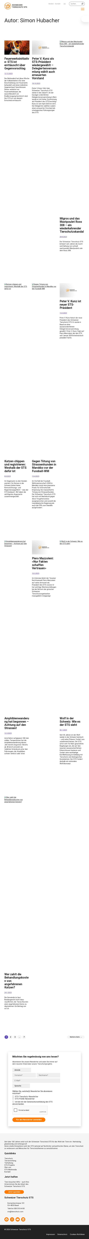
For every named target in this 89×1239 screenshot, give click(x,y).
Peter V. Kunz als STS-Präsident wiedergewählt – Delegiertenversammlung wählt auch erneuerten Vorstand (44, 68)
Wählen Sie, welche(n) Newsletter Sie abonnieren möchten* (32, 1092)
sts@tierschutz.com (15, 1212)
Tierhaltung (8, 1163)
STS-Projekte (9, 1165)
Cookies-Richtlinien (77, 1234)
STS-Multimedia (10, 1170)
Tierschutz (8, 1158)
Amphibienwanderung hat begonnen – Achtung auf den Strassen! (16, 723)
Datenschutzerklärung (36, 1102)
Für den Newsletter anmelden (29, 1120)
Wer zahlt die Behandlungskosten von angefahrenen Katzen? (16, 981)
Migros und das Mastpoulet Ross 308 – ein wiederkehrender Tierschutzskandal (72, 225)
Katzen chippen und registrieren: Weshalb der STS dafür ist (15, 466)
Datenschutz (62, 1234)
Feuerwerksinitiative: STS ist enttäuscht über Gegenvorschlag (16, 63)
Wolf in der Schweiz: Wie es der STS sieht (70, 722)
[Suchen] (82, 4)
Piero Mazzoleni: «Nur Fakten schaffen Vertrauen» (43, 563)
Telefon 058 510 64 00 (16, 1208)
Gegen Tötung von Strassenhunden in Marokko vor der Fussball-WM (44, 466)
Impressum (50, 1234)
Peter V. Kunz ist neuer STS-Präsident (70, 305)
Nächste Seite (76, 1037)
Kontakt (7, 1172)
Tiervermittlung (10, 1161)
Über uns (7, 1167)
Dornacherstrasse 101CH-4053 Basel (15, 1204)
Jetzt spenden (14, 1192)
